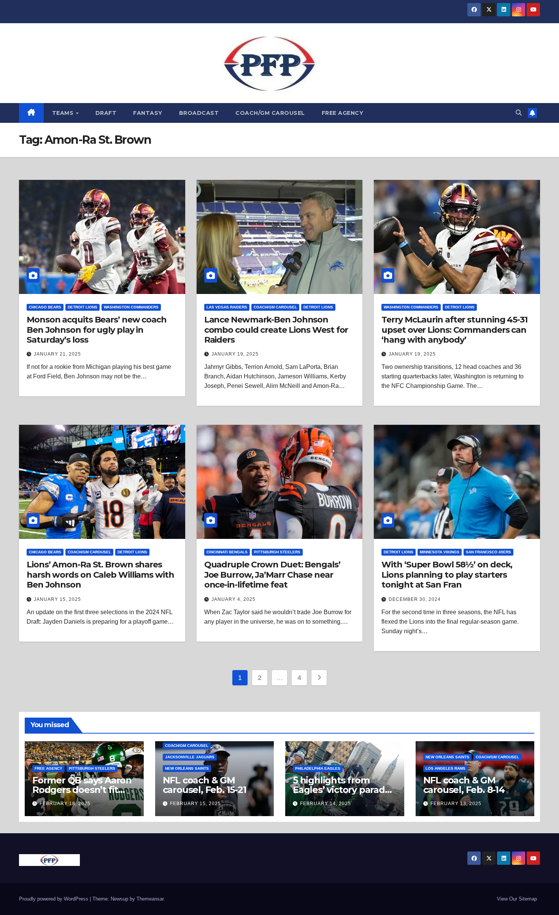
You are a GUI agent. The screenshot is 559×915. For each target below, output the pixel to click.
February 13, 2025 (455, 803)
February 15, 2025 (195, 803)
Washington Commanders (131, 307)
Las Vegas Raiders (226, 307)
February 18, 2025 (65, 803)
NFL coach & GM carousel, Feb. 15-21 (204, 785)
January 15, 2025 (57, 599)
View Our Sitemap (517, 899)
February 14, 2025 (325, 803)
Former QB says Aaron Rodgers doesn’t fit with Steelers (82, 790)
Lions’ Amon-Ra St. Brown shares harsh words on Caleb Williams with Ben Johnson (100, 574)
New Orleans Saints (187, 768)
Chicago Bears (45, 307)
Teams (63, 113)
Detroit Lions (82, 307)
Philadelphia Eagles (317, 768)
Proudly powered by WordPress (54, 899)
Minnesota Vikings (439, 552)
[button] (519, 113)
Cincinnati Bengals (227, 552)
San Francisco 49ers (488, 552)
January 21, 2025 (57, 354)
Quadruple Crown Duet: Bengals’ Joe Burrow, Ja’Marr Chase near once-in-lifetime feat (272, 574)
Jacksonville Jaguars (189, 757)
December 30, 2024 (415, 599)
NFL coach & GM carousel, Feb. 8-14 (464, 785)
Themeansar (150, 899)
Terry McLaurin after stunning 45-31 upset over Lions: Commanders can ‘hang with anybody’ (454, 330)
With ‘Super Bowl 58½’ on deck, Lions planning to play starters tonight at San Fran (446, 574)
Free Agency (343, 113)
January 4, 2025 (233, 599)
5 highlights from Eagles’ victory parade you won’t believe (342, 790)
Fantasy (147, 113)
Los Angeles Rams (445, 768)
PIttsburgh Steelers (277, 552)
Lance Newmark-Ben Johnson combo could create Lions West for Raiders (276, 330)
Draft (106, 113)
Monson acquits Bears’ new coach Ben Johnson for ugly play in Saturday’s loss (97, 330)
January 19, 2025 (235, 354)
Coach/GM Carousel (270, 113)
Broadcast (199, 113)
